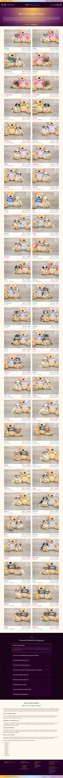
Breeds (27, 24)
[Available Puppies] (5, 5)
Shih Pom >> (7, 751)
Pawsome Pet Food (52, 771)
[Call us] (58, 5)
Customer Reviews (37, 765)
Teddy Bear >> (7, 754)
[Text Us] (60, 5)
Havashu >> (7, 745)
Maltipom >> (7, 747)
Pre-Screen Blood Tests (52, 770)
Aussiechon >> (7, 742)
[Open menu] (2, 5)
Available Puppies (10, 4)
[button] (59, 1)
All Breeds (33, 24)
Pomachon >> (7, 749)
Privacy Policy (53, 776)
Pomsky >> (7, 750)
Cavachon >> (7, 743)
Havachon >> (7, 744)
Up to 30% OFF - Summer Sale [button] (6, 0)
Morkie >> (7, 748)
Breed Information (52, 762)
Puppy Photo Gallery (38, 766)
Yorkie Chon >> (8, 755)
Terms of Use (44, 776)
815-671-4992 (53, 4)
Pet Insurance (51, 769)
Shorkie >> (7, 753)
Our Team (36, 767)
